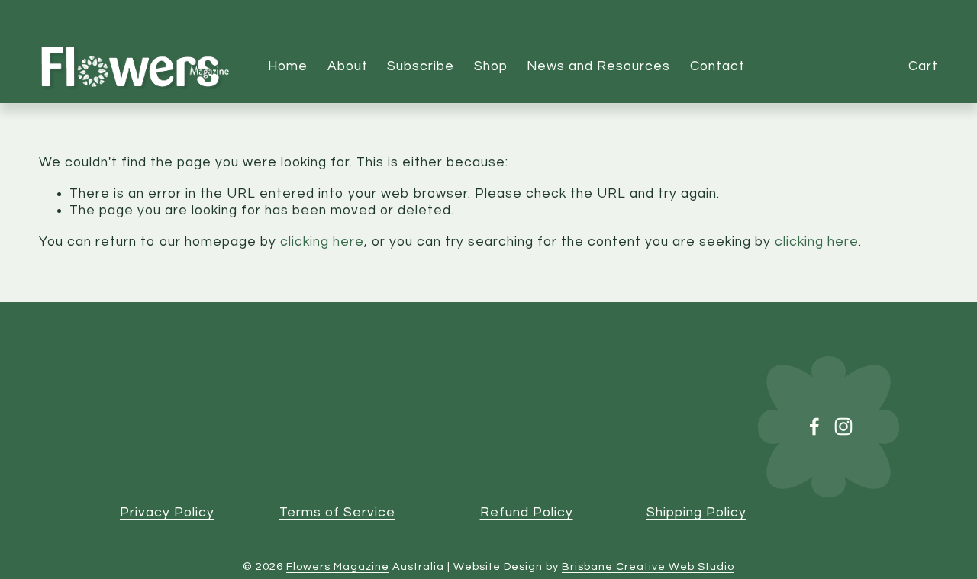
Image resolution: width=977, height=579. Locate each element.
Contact (717, 66)
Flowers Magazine (337, 566)
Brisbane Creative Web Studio (648, 566)
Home (288, 66)
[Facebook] (814, 426)
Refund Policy (526, 512)
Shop (491, 66)
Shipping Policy (696, 512)
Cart (923, 66)
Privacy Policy (167, 512)
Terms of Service (337, 512)
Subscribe (420, 66)
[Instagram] (843, 426)
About (347, 66)
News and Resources (598, 66)
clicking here (322, 242)
